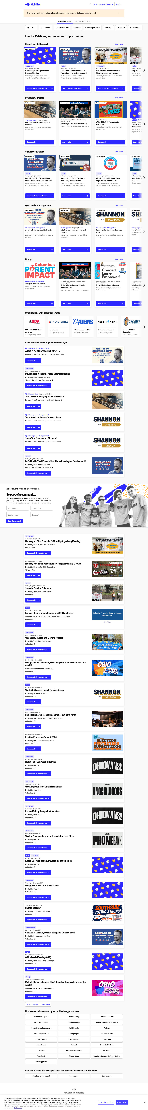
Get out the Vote (62, 28)
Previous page (32, 1004)
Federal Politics (107, 1033)
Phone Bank (74, 1056)
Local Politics (74, 1039)
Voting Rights (73, 1033)
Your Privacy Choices (106, 1102)
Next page (46, 1004)
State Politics (41, 1039)
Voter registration (92, 28)
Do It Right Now (106, 1045)
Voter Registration (41, 1033)
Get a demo (74, 1076)
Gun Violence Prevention (41, 1028)
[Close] (145, 1102)
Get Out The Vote (107, 1017)
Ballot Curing (74, 1017)
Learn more (106, 1076)
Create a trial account (41, 1076)
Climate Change (74, 1022)
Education (107, 1039)
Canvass (77, 28)
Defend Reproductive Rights (107, 1022)
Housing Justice (41, 1062)
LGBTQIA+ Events (41, 1022)
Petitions (106, 1050)
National (108, 28)
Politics (107, 1028)
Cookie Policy (18, 1108)
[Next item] (144, 70)
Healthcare (41, 1045)
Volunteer (121, 28)
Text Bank (41, 1056)
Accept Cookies (122, 1102)
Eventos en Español (41, 1017)
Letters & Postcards (74, 1050)
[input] (94, 4)
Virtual (74, 1045)
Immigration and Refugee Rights (107, 1056)
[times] (118, 13)
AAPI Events (74, 1028)
